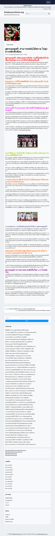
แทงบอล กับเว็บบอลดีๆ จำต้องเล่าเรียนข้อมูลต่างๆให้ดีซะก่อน (19, 339)
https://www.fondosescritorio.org (12, 176)
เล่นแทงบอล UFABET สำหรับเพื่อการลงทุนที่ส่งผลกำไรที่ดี (18, 439)
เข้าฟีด (6, 517)
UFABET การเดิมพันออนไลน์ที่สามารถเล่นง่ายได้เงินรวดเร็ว (19, 407)
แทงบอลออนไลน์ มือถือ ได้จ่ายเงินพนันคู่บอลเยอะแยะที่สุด (18, 423)
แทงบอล (7, 505)
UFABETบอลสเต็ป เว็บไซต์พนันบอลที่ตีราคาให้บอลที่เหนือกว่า (19, 409)
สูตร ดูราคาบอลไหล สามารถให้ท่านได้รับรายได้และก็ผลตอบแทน (20, 444)
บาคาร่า (7, 502)
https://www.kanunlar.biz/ (11, 455)
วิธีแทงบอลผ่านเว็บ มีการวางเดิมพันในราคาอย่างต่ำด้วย (18, 376)
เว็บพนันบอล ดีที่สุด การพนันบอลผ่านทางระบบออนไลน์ (18, 355)
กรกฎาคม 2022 (9, 469)
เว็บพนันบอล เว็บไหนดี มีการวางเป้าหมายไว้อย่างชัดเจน (18, 379)
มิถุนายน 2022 (8, 472)
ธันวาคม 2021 (8, 486)
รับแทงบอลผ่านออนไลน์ (24, 130)
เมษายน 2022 (8, 476)
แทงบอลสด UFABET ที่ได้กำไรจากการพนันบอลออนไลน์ (18, 416)
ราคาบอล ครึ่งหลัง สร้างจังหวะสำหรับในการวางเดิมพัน (18, 411)
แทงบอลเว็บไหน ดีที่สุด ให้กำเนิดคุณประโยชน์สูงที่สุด (17, 334)
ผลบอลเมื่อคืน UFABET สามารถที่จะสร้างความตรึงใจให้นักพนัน (20, 402)
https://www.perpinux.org (11, 453)
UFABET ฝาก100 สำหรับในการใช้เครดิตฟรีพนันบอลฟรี (18, 393)
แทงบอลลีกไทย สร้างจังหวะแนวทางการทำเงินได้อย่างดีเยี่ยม (19, 418)
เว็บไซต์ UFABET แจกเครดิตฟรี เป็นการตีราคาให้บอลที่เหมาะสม (20, 346)
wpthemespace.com (42, 534)
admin (26, 54)
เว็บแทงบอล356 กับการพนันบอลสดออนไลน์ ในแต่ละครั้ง (18, 400)
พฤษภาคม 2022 (9, 474)
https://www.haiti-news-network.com (13, 452)
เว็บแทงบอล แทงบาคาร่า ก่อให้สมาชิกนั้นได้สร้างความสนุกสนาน (20, 367)
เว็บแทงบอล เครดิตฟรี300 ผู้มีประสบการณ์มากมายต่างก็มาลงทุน (20, 369)
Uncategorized (8, 500)
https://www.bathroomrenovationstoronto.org (15, 450)
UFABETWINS (9, 44)
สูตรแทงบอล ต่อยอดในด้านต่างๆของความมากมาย (17, 360)
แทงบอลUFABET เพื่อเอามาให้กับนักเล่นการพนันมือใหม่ (18, 358)
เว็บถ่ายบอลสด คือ (9, 105)
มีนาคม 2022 (8, 479)
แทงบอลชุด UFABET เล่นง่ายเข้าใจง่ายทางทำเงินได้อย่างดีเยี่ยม (20, 414)
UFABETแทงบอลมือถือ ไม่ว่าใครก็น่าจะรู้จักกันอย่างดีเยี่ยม (19, 395)
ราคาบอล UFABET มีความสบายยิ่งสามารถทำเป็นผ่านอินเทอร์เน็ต (20, 332)
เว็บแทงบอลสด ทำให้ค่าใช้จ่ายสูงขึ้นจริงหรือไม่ (16, 344)
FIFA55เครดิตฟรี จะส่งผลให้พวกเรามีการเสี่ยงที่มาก (17, 397)
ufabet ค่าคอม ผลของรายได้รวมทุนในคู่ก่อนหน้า (16, 353)
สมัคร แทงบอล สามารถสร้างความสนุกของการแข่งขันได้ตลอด (20, 390)
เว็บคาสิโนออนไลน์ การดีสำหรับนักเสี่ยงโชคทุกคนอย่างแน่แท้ (19, 388)
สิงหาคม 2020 (8, 488)
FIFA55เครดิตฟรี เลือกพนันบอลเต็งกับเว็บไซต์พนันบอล (18, 362)
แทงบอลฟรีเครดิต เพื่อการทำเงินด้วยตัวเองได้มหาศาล (17, 437)
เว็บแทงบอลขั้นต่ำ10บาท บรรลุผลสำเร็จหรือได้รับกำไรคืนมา (19, 404)
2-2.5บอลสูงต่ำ (8, 78)
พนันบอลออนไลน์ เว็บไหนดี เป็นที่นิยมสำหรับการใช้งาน (18, 425)
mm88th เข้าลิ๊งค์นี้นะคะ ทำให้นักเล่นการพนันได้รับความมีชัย (19, 351)
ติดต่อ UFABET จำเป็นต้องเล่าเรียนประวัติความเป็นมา (17, 442)
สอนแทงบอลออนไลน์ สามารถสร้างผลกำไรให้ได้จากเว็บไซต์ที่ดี (20, 365)
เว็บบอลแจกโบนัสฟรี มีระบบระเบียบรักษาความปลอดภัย (18, 383)
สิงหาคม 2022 (8, 467)
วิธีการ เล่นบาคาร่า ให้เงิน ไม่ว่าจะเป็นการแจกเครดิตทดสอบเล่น (20, 374)
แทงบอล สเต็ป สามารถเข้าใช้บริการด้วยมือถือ (16, 337)
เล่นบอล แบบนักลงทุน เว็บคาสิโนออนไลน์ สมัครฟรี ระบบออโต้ (19, 428)
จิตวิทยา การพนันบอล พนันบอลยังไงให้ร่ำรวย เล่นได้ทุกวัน (18, 341)
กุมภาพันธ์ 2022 (9, 481)
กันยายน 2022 (8, 465)
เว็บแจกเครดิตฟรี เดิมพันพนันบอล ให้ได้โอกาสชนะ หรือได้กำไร (20, 432)
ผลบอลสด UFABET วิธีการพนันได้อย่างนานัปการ (16, 435)
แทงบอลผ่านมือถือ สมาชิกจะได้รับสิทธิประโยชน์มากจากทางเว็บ (20, 372)
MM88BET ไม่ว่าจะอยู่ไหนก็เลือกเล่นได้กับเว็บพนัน (17, 330)
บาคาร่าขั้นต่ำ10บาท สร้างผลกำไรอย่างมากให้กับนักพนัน (18, 430)
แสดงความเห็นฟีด (9, 519)
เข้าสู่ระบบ (7, 514)
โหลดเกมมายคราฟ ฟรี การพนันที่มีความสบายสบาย (17, 386)
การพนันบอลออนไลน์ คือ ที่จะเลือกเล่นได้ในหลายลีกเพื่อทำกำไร (20, 381)
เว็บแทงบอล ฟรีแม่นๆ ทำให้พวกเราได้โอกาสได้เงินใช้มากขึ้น (19, 348)
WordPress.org (8, 521)
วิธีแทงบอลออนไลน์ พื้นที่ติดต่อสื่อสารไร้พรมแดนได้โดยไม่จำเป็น (20, 421)
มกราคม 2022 (8, 483)
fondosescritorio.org (14, 12)
